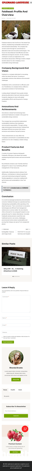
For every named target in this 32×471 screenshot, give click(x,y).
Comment (5, 297)
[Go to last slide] (4, 261)
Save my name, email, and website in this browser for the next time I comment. (16, 337)
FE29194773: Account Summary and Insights (24, 232)
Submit (16, 416)
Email (4, 325)
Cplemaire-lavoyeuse (8, 8)
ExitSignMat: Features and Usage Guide (8, 232)
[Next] (28, 261)
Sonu (4, 18)
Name (4, 318)
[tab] (14, 276)
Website (4, 332)
